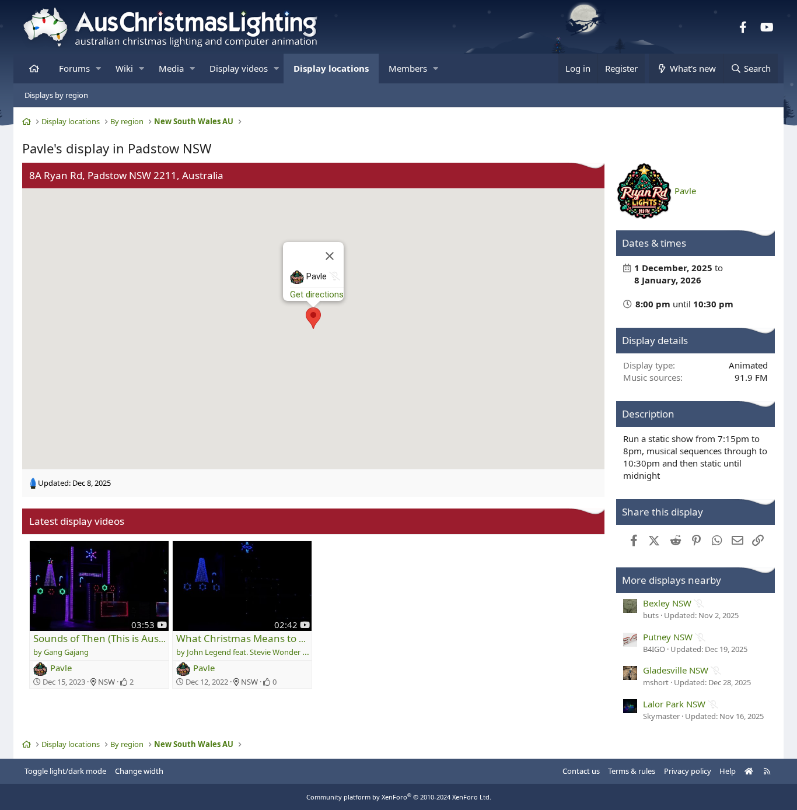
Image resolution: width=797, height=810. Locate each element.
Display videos (238, 68)
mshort (656, 682)
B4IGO (654, 649)
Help (727, 771)
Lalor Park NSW (674, 704)
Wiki (124, 68)
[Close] (330, 256)
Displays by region (56, 95)
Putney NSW (668, 637)
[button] (98, 68)
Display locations (331, 68)
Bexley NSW (667, 603)
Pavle (61, 668)
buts (651, 615)
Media (171, 68)
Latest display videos (76, 521)
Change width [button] (139, 771)
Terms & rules (631, 771)
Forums (74, 68)
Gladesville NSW (675, 670)
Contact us (581, 771)
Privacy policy (687, 771)
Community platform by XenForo (398, 797)
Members (408, 68)
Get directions (317, 294)
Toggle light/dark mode (65, 771)
